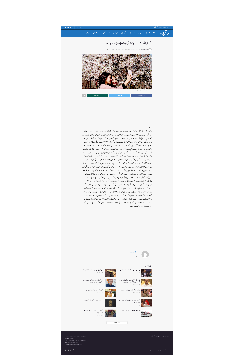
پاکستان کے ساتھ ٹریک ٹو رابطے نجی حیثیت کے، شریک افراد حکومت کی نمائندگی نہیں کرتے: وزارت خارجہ (129, 281)
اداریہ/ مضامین (96, 32)
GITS (155, 350)
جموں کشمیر (140, 32)
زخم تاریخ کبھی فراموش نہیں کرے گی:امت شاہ (94, 290)
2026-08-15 (136, 272)
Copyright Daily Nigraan (162, 350)
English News (166, 27)
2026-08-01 (99, 303)
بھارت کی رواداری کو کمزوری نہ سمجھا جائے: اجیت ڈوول (130, 270)
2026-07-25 (99, 315)
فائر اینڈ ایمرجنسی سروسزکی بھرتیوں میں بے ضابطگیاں (130, 311)
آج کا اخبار (87, 32)
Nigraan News (144, 49)
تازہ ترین (148, 32)
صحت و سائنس (106, 32)
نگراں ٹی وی (155, 27)
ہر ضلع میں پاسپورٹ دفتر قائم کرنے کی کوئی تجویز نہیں (93, 300)
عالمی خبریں (124, 32)
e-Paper (160, 27)
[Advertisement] (179, 13)
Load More (117, 322)
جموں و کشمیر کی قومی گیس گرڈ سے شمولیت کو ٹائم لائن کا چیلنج (93, 270)
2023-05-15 (132, 49)
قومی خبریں (132, 32)
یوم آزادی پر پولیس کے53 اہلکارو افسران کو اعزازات (130, 290)
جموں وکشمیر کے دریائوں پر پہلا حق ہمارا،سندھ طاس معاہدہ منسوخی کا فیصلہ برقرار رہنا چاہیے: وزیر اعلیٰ (93, 281)
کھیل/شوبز (115, 32)
